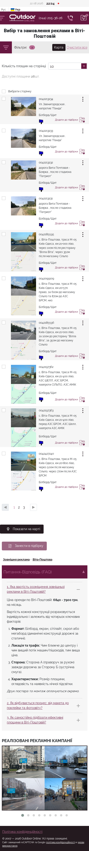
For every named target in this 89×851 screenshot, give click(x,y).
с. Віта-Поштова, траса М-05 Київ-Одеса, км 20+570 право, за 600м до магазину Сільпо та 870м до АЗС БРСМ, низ (58, 292)
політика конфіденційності (60, 842)
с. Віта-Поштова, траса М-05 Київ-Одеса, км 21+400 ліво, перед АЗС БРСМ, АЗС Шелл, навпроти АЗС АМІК (58, 422)
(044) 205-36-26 (50, 18)
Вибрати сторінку (19, 91)
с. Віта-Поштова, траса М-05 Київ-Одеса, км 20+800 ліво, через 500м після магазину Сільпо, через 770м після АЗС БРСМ (58, 467)
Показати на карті (26, 529)
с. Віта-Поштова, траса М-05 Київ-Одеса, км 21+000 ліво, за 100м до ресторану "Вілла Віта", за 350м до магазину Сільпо (58, 336)
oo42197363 (46, 410)
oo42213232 (46, 162)
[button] (23, 815)
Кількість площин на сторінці (24, 66)
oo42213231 (46, 198)
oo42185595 (46, 234)
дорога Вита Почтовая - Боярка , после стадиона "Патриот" (55, 172)
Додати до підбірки (82, 120)
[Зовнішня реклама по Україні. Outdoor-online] (24, 18)
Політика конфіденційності (22, 832)
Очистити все (77, 47)
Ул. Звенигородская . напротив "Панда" (52, 106)
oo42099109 (46, 278)
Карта (58, 47)
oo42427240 (46, 453)
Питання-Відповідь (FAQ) (27, 571)
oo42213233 (46, 130)
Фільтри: (20, 47)
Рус (3, 9)
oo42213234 (46, 99)
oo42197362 (46, 367)
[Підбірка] (84, 18)
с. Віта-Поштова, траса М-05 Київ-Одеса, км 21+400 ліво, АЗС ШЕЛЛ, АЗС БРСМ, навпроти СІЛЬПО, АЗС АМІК (58, 378)
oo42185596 (46, 322)
